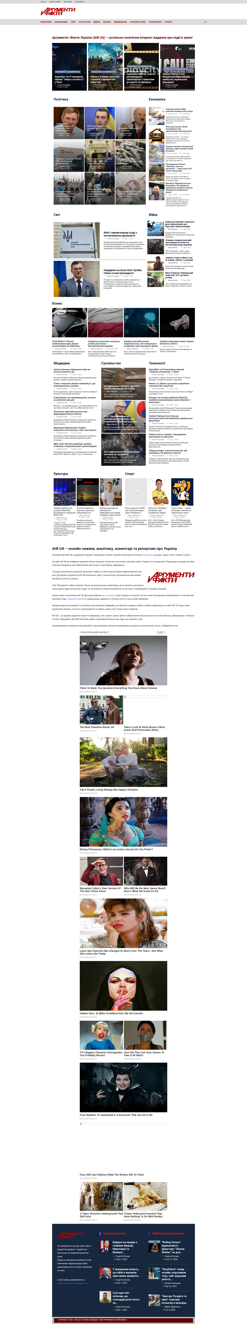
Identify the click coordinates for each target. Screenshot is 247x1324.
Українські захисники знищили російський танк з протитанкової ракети (104, 343)
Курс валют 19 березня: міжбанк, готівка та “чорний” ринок (129, 193)
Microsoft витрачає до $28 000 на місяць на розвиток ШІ (68, 161)
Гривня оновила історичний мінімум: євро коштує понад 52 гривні (179, 148)
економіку (147, 555)
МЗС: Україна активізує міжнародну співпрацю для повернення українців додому (120, 419)
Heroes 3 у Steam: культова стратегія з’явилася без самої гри (105, 79)
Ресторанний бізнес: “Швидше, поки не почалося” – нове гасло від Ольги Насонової (178, 167)
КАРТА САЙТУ (55, 2)
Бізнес (107, 22)
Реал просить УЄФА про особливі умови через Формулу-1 (135, 510)
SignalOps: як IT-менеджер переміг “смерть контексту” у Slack (69, 79)
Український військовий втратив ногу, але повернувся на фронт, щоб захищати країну (141, 343)
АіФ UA (43, 2)
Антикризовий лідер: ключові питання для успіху (179, 110)
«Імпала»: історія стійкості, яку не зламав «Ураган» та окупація (179, 258)
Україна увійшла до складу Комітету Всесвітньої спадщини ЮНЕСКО (65, 511)
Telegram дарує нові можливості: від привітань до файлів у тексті (168, 451)
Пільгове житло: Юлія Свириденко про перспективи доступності (179, 129)
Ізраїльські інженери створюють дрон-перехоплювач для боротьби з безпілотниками (180, 224)
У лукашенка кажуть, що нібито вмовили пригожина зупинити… (126, 1272)
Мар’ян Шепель (173, 229)
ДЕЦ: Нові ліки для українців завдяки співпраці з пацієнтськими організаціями (75, 445)
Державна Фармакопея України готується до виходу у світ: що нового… (76, 429)
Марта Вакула (112, 391)
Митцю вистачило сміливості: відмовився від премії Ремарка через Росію (110, 511)
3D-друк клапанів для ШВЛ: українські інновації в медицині (130, 161)
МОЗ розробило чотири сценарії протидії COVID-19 (99, 128)
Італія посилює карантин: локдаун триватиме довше (65, 193)
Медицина (120, 22)
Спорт (168, 22)
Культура (84, 22)
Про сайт (68, 2)
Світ (73, 22)
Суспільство (137, 22)
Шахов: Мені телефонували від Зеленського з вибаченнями (65, 127)
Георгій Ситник (64, 133)
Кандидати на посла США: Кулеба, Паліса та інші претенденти (123, 272)
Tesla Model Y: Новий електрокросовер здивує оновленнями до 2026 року (66, 343)
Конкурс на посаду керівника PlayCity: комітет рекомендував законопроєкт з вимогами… (169, 400)
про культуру (108, 595)
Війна (97, 22)
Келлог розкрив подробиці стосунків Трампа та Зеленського (99, 161)
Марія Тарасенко (134, 515)
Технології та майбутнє (68, 72)
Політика (46, 22)
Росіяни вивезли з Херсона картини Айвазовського (85, 510)
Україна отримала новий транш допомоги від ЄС (177, 342)
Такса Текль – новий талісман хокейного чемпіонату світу (181, 510)
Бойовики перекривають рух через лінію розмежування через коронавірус (99, 192)
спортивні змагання (76, 599)
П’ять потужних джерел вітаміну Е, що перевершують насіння (74, 384)
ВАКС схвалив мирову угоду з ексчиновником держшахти (120, 234)
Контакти (79, 2)
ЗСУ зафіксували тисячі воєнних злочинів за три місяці (122, 453)
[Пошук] (205, 22)
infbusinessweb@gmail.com (76, 1283)
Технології (155, 22)
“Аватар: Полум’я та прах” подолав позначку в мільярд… (175, 1299)
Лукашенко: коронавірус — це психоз (129, 129)
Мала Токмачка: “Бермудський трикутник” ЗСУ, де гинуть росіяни (179, 275)
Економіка (61, 22)
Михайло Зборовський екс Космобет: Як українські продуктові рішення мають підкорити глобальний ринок (179, 187)
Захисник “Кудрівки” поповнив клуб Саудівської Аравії (157, 510)
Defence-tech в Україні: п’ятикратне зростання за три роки (167, 435)
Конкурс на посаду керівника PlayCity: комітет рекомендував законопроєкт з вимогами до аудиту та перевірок (141, 76)
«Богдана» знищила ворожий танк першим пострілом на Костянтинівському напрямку (178, 242)
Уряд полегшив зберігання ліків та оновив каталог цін (72, 370)
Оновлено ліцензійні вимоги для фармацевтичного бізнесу (70, 413)
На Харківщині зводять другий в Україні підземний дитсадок (121, 387)
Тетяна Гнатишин (64, 85)
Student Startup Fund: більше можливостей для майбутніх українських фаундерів (176, 78)
